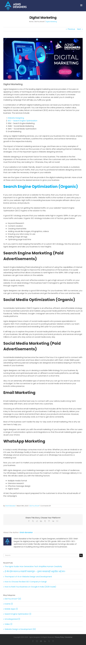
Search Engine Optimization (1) (18, 614)
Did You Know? (34, 506)
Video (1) (8, 624)
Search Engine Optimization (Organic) (40, 186)
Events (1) (9, 604)
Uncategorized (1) (12, 619)
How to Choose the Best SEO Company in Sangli (25, 581)
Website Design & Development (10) (20, 629)
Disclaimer (68, 637)
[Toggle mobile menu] (81, 5)
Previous (71, 29)
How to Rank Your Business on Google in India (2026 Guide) (30, 586)
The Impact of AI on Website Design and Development (28, 576)
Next (79, 29)
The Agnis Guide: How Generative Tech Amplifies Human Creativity (33, 566)
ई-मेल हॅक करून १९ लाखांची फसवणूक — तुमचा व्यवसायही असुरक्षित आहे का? (35, 571)
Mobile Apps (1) (11, 609)
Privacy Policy (59, 637)
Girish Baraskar (10, 506)
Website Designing (16, 118)
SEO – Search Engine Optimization (22, 120)
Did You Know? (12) (13, 598)
